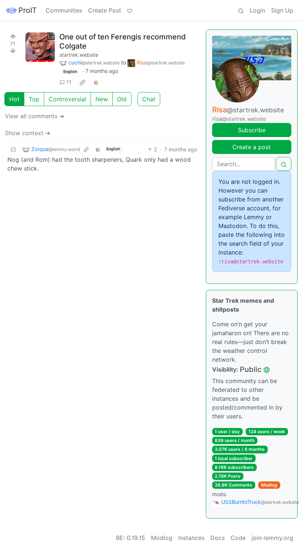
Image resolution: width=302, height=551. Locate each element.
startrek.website (78, 55)
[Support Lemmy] (129, 10)
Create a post (251, 147)
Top (34, 99)
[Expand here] (40, 47)
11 (68, 82)
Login (257, 10)
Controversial (67, 99)
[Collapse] (13, 149)
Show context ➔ (27, 133)
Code (238, 537)
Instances (191, 537)
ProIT (27, 10)
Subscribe (252, 130)
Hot (14, 99)
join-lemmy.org (272, 537)
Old (122, 99)
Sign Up (282, 10)
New (101, 99)
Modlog (269, 485)
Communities (64, 10)
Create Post (104, 10)
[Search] (241, 10)
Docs (217, 537)
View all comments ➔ (34, 116)
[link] (82, 82)
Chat (148, 99)
